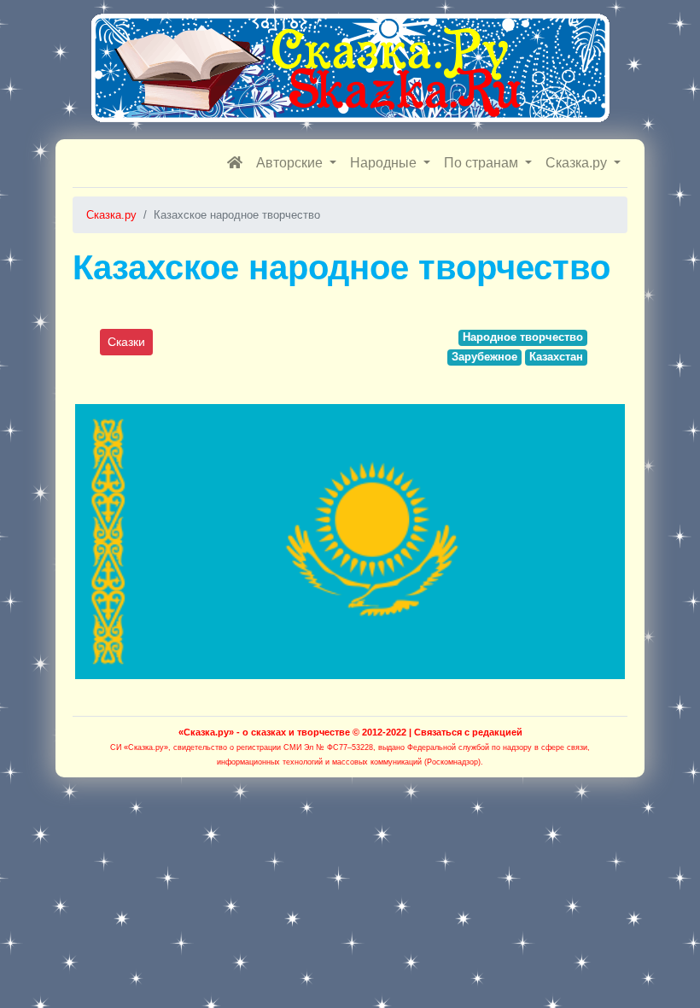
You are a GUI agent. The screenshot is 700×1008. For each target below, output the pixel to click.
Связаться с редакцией (468, 732)
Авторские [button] (291, 162)
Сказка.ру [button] (577, 162)
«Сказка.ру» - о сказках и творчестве (264, 732)
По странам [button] (483, 162)
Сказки (126, 342)
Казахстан (556, 356)
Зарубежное (484, 356)
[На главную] (234, 163)
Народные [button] (385, 162)
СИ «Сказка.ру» (139, 747)
